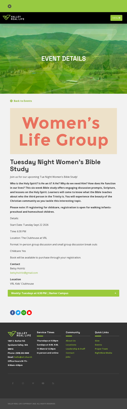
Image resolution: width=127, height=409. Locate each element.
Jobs (68, 356)
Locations (71, 344)
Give (97, 340)
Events (98, 344)
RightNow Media (103, 352)
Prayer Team (101, 348)
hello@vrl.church (23, 357)
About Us (71, 340)
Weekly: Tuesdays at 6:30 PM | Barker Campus (39, 293)
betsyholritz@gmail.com (24, 272)
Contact (70, 352)
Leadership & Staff (75, 348)
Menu (115, 18)
